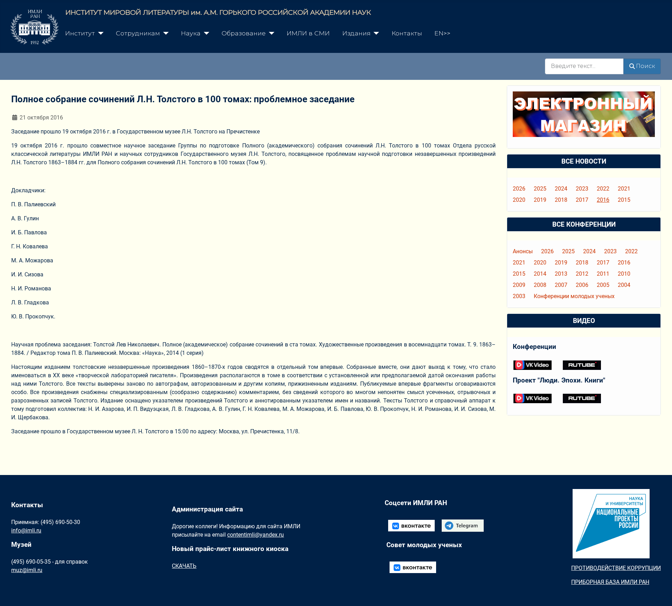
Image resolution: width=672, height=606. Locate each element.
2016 (603, 200)
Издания (356, 33)
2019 (540, 200)
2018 (561, 200)
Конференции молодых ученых (574, 296)
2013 (561, 273)
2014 (540, 273)
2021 (624, 188)
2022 (603, 188)
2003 (519, 296)
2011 (603, 273)
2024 (561, 188)
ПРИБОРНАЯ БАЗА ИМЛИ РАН (610, 582)
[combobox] (584, 66)
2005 (603, 285)
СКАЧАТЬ (184, 566)
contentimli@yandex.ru (255, 534)
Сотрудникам (138, 33)
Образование (244, 33)
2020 (519, 200)
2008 (540, 285)
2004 (624, 285)
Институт (80, 33)
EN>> (442, 33)
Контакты (407, 33)
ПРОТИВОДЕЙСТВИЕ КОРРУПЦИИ (616, 568)
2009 (519, 285)
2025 (540, 188)
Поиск (645, 66)
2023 (582, 188)
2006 (582, 285)
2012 (582, 273)
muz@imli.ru (26, 570)
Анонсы (523, 251)
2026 (519, 188)
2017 (582, 200)
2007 (561, 285)
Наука (191, 33)
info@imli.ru (26, 530)
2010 (624, 273)
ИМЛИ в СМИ (308, 33)
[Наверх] (659, 593)
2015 (624, 200)
